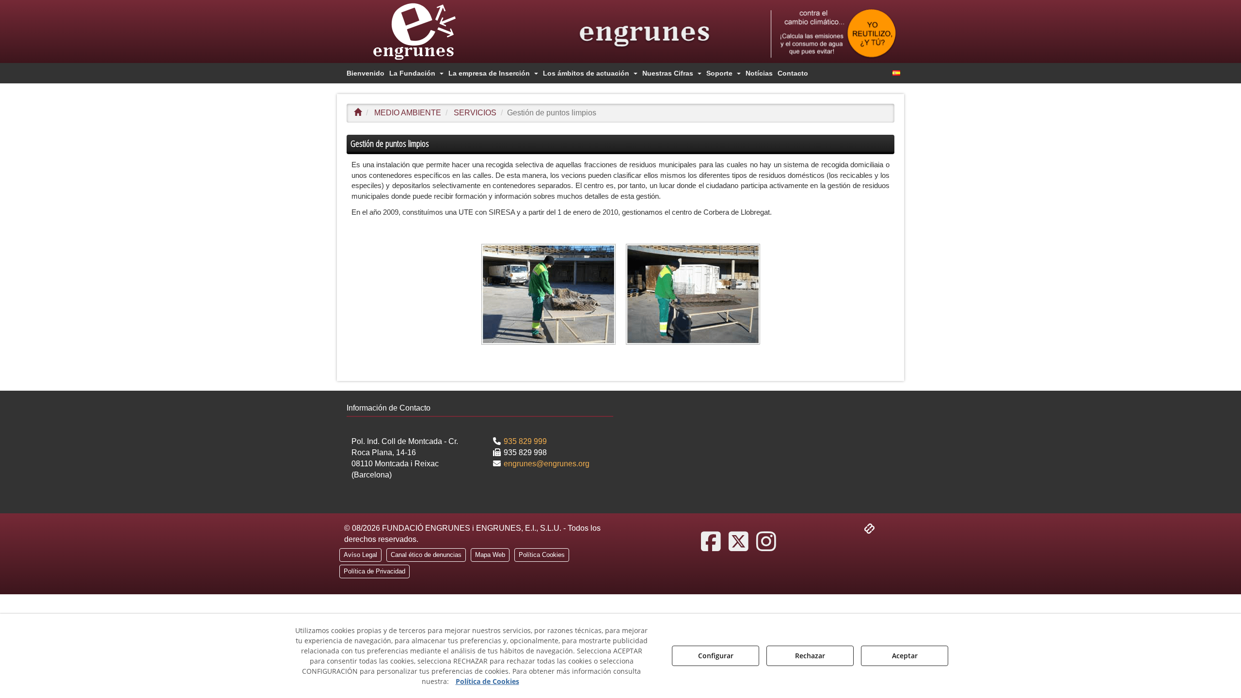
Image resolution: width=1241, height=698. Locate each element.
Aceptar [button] (905, 655)
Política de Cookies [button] (487, 681)
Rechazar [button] (810, 655)
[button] (431, 31)
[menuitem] (365, 73)
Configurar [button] (715, 655)
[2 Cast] (833, 33)
